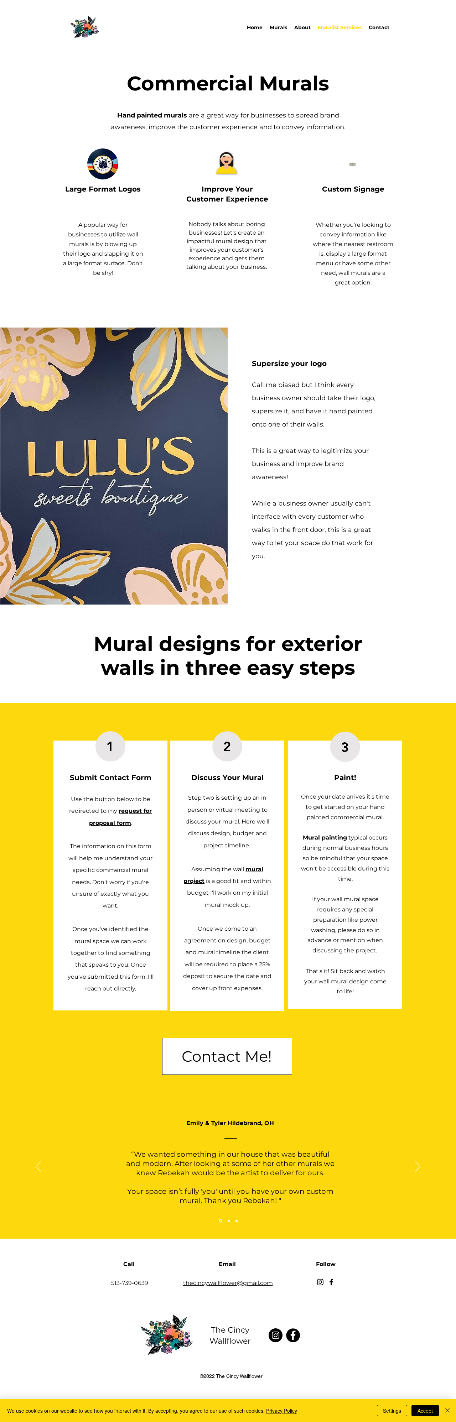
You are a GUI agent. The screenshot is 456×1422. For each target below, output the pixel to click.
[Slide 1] (220, 1221)
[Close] (447, 1410)
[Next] (417, 1167)
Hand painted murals (152, 115)
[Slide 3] (236, 1221)
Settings (392, 1410)
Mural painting (325, 837)
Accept (425, 1410)
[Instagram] (320, 1282)
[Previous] (38, 1167)
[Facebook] (331, 1282)
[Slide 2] (228, 1221)
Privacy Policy (281, 1410)
